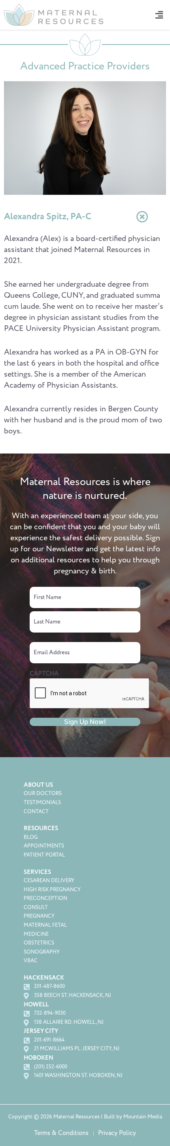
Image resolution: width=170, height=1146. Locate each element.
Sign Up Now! (85, 722)
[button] (158, 14)
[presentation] (90, 693)
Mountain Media (142, 1117)
